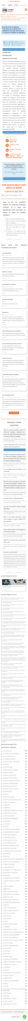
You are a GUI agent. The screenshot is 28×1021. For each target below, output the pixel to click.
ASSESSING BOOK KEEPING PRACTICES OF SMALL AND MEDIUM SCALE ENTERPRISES (13, 615)
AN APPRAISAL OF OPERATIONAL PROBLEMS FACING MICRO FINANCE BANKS (13, 602)
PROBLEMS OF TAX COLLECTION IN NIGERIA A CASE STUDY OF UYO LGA (13, 708)
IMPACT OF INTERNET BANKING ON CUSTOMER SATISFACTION (12, 674)
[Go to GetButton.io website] (24, 1019)
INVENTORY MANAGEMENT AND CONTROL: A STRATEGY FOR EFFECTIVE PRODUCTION (12, 698)
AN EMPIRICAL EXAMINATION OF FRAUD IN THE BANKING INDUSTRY (12, 605)
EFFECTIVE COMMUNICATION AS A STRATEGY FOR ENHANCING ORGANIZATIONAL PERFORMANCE (12, 644)
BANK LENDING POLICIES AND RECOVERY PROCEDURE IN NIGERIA (13, 625)
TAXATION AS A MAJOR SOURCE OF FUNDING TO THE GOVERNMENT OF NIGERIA (13, 725)
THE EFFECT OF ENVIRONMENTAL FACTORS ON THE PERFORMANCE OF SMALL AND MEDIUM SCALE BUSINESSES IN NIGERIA (14, 740)
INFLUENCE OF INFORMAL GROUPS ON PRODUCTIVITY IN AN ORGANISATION (14, 694)
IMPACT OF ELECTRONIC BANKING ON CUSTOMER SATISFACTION (13, 671)
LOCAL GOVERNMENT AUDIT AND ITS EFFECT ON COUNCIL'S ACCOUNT (12, 701)
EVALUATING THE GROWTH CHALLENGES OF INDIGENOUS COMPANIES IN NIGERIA (11, 655)
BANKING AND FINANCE (11, 16)
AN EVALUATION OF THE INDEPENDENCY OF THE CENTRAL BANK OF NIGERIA (12, 612)
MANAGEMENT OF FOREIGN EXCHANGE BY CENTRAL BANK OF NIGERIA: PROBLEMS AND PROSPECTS (13, 705)
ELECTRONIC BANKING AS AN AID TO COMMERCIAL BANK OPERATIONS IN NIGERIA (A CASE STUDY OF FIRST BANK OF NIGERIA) (13, 647)
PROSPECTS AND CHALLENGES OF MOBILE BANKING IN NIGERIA (14, 716)
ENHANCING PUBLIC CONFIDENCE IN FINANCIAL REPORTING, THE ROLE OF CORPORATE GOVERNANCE (12, 651)
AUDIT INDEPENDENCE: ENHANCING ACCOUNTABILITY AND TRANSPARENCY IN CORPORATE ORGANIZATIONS (13, 622)
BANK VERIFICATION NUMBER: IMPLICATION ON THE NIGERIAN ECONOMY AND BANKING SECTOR (13, 629)
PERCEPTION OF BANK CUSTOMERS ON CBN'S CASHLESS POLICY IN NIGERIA (12, 664)
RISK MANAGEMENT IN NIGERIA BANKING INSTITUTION (15, 719)
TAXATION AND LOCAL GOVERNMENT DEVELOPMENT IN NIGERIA (13, 722)
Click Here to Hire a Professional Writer (14, 178)
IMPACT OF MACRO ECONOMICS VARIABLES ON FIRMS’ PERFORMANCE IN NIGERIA (14, 677)
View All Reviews (14, 413)
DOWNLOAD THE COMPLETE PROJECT (14, 49)
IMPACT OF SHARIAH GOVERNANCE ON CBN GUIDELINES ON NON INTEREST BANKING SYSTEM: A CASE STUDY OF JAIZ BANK (13, 686)
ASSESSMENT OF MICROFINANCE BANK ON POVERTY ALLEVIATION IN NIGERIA (13, 619)
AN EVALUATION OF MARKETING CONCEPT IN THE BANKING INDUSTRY (13, 608)
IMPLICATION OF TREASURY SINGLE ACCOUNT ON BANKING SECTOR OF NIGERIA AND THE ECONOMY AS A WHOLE (13, 690)
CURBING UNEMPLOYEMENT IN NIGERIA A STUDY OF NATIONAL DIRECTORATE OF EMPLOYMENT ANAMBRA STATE (13, 636)
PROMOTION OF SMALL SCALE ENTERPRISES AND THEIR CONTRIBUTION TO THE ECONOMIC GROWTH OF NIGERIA (13, 712)
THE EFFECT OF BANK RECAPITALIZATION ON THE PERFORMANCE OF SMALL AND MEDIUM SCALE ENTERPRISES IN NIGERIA (12, 736)
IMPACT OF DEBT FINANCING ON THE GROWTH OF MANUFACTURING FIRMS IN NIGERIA (13, 667)
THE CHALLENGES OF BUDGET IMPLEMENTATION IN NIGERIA (13, 728)
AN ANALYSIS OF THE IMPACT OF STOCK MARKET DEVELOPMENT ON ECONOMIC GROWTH (12, 598)
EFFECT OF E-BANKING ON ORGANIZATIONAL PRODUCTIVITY (11, 640)
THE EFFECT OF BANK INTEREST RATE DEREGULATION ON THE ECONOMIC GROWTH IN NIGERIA (13, 732)
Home (4, 16)
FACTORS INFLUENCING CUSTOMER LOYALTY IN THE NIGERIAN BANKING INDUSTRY (13, 632)
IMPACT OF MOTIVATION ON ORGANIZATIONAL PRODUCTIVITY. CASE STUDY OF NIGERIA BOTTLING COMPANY (12, 681)
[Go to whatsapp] (24, 1017)
